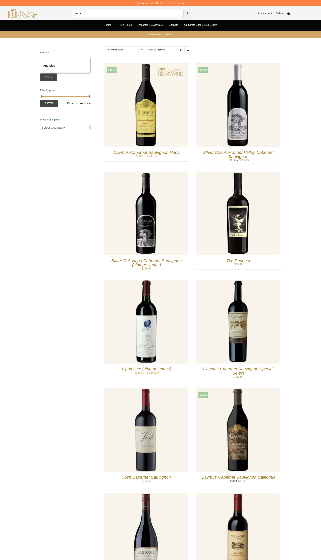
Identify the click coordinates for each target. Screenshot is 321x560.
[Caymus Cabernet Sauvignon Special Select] (238, 281)
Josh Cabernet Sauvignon (146, 477)
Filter (49, 103)
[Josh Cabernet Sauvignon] (146, 389)
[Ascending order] (141, 49)
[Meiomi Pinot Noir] (146, 494)
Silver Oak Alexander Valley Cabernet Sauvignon (238, 154)
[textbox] (68, 66)
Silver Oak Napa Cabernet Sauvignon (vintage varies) (146, 262)
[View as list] (188, 50)
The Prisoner (238, 260)
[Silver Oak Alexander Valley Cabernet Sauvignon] (238, 65)
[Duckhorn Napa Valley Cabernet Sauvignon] (238, 494)
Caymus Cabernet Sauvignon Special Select (238, 371)
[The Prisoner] (238, 173)
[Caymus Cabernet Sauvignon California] (238, 389)
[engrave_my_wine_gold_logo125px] (23, 10)
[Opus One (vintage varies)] (146, 281)
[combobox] (65, 127)
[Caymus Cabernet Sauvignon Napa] (146, 65)
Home (151, 34)
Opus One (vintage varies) (146, 369)
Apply (48, 77)
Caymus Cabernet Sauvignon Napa (146, 152)
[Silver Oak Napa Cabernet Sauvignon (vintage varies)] (146, 173)
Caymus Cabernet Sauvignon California (238, 477)
